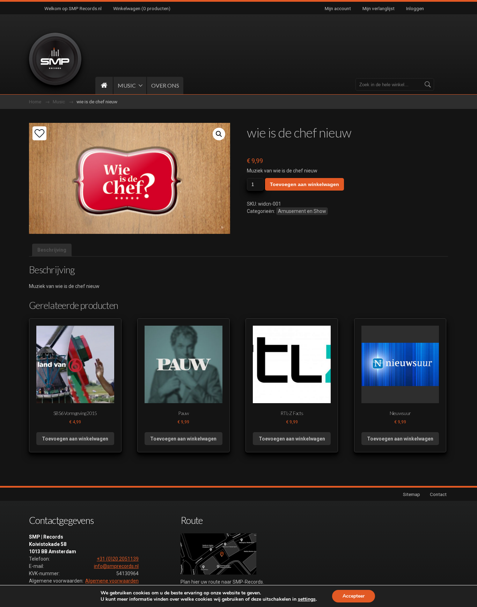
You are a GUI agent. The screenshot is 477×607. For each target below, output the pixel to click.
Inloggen (415, 8)
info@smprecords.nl (116, 566)
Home (35, 101)
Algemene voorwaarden (112, 581)
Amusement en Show (302, 211)
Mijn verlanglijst (378, 8)
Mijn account (338, 8)
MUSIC (127, 85)
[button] (219, 134)
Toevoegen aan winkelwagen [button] (75, 439)
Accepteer (354, 596)
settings (307, 599)
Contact (438, 494)
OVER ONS (165, 85)
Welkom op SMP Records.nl (73, 8)
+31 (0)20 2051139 (118, 559)
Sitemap (411, 494)
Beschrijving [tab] (51, 250)
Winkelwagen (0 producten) (141, 8)
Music (59, 101)
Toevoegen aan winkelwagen (304, 184)
